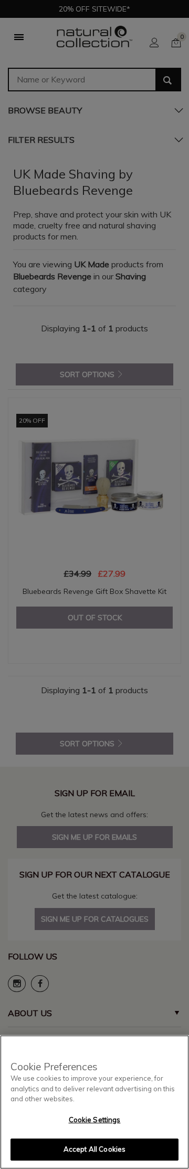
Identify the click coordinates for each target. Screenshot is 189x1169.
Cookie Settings (95, 1119)
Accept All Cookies (94, 1149)
